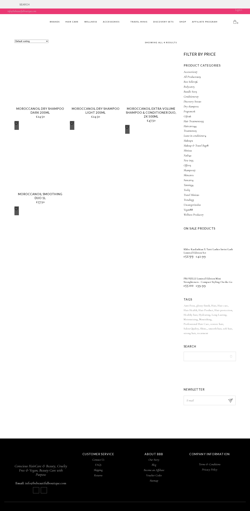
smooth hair (215, 328)
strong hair (190, 333)
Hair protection (223, 310)
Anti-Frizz (189, 305)
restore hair (216, 324)
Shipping (98, 470)
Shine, (203, 328)
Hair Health (190, 310)
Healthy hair (190, 315)
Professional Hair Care (196, 324)
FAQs (98, 465)
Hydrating (204, 315)
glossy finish (203, 305)
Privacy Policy (209, 469)
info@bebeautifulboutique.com (21, 11)
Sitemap (154, 480)
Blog (154, 465)
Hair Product (205, 310)
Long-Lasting (219, 315)
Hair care (223, 305)
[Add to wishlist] (16, 125)
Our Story (153, 459)
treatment (202, 333)
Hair (213, 305)
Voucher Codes (154, 475)
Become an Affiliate (154, 470)
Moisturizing (191, 319)
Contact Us (98, 459)
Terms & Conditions (209, 464)
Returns (98, 475)
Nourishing (205, 319)
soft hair (227, 328)
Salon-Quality (191, 328)
